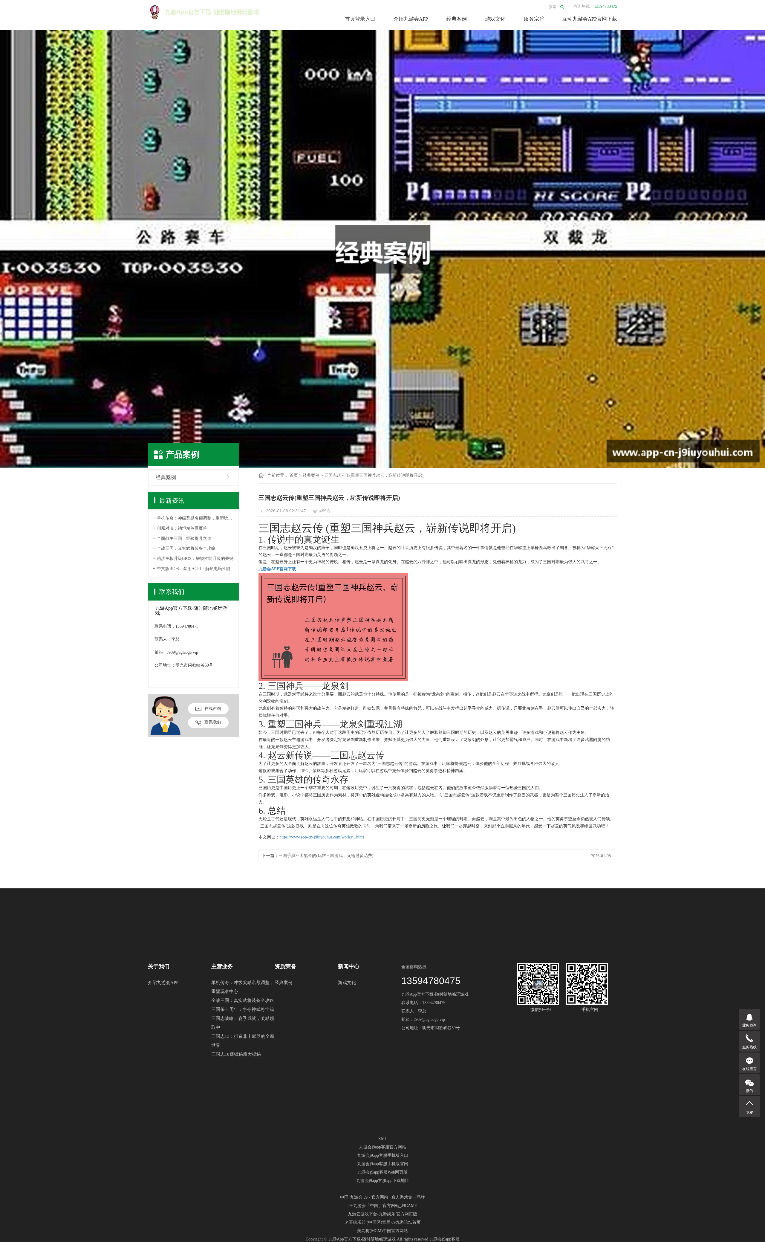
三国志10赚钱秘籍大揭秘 (236, 1054)
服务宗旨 (534, 19)
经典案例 (456, 19)
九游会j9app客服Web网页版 (382, 1172)
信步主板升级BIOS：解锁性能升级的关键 (195, 558)
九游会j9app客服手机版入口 (382, 1155)
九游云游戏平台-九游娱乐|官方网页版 (382, 1214)
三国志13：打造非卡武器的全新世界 (242, 1041)
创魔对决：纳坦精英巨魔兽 (182, 528)
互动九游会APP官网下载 (589, 19)
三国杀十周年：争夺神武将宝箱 (242, 1009)
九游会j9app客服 (444, 1239)
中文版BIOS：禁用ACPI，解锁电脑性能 (193, 568)
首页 (294, 475)
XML (382, 1138)
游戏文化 (495, 19)
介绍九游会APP (411, 19)
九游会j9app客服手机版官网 (382, 1164)
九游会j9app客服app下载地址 (382, 1180)
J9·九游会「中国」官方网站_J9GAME (382, 1205)
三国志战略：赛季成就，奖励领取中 (242, 1023)
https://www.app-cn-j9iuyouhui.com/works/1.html (321, 837)
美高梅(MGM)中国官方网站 (382, 1231)
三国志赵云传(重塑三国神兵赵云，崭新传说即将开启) (373, 475)
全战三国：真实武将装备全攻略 (186, 548)
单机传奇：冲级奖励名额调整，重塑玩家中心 (195, 518)
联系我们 (212, 722)
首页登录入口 (360, 19)
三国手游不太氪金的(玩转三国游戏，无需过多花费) (326, 855)
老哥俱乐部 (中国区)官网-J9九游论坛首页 (383, 1222)
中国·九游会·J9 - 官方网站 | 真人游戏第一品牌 (382, 1197)
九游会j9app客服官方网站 (382, 1147)
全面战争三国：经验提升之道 (184, 538)
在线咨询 (212, 708)
